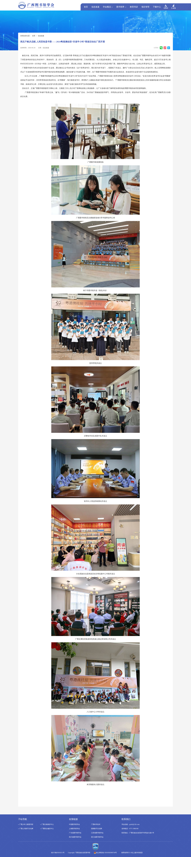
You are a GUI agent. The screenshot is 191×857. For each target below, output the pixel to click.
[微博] (165, 47)
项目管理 (145, 7)
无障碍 (165, 8)
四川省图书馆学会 (75, 837)
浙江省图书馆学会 (97, 837)
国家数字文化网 (96, 828)
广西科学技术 (95, 824)
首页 (86, 7)
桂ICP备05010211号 (70, 852)
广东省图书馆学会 (75, 833)
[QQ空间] (169, 47)
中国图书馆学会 (74, 824)
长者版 (173, 8)
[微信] (161, 47)
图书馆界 (120, 7)
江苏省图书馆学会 (97, 833)
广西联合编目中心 (47, 828)
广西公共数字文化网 (26, 828)
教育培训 (134, 7)
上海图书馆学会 (74, 828)
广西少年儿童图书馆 (26, 824)
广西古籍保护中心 (47, 824)
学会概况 (107, 7)
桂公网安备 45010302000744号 (106, 852)
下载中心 (157, 7)
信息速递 (95, 7)
